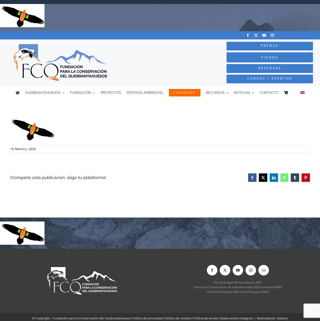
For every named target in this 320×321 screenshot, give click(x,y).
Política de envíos (205, 318)
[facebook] (247, 35)
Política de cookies (178, 318)
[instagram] (272, 35)
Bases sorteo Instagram (236, 318)
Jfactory (282, 318)
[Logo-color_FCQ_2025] (60, 46)
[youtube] (264, 35)
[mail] (263, 270)
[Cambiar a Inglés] (302, 93)
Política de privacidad (147, 318)
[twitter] (256, 35)
